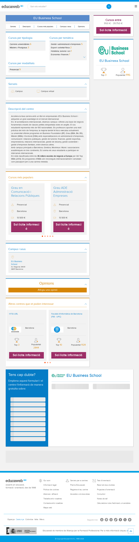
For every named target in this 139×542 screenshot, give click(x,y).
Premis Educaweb (77, 485)
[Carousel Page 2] (45, 236)
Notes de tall (102, 499)
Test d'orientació (103, 481)
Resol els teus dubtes (106, 485)
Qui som (46, 481)
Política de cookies (51, 490)
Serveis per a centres (79, 481)
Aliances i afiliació (50, 494)
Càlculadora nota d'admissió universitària (113, 503)
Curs (95, 386)
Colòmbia (29, 519)
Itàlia (36, 519)
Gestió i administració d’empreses (67, 44)
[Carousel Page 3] (47, 236)
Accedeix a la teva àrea (80, 494)
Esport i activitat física (61, 47)
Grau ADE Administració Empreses (63, 192)
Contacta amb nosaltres (53, 503)
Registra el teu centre (79, 490)
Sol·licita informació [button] (113, 30)
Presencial (15, 69)
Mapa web (47, 508)
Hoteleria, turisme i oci (61, 51)
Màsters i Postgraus (19, 47)
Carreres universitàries (20, 44)
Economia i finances (60, 54)
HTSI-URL (13, 314)
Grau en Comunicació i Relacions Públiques (25, 192)
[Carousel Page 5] (52, 236)
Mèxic (42, 519)
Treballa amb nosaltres (52, 499)
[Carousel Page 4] (50, 236)
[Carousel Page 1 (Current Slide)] (42, 236)
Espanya (11, 519)
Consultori (101, 494)
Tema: (54, 385)
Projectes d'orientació (106, 490)
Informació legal (49, 485)
